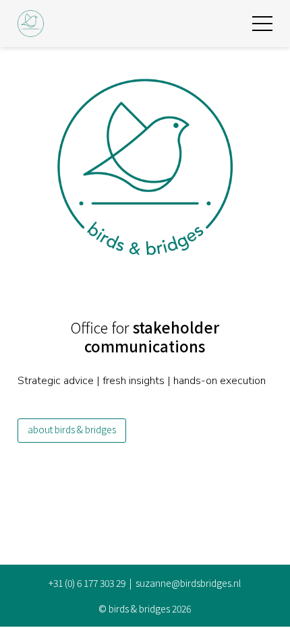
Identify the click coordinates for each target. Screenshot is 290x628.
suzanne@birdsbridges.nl (188, 583)
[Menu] (262, 23)
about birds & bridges (72, 429)
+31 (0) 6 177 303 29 (87, 583)
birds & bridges (139, 608)
